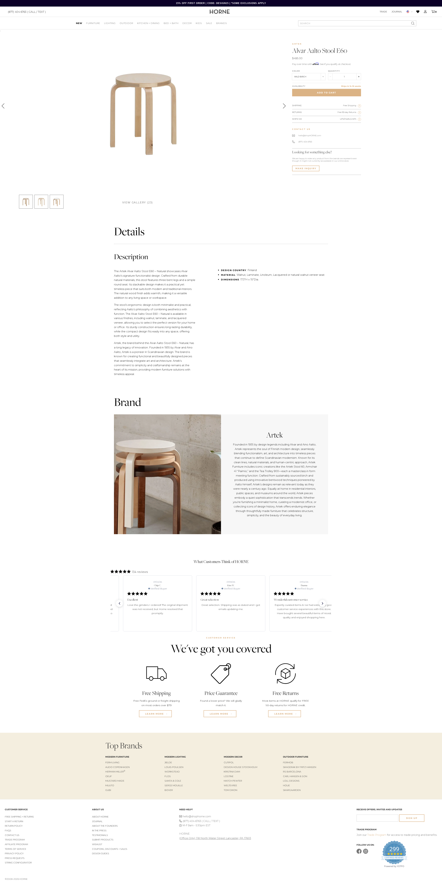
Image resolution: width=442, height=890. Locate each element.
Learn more (155, 713)
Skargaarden (292, 790)
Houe (286, 785)
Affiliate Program (16, 844)
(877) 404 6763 (305, 142)
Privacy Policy (14, 853)
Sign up (411, 818)
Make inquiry (305, 168)
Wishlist (97, 844)
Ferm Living (112, 762)
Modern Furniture (117, 757)
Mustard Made (114, 780)
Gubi (108, 790)
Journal (397, 11)
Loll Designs (291, 780)
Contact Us (12, 835)
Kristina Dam (232, 771)
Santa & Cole (173, 780)
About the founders (105, 826)
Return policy (14, 826)
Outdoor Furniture (295, 757)
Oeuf (108, 776)
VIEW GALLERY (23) (137, 202)
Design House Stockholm (240, 767)
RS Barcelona (292, 771)
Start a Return (14, 821)
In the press (99, 830)
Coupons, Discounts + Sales (109, 849)
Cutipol (229, 762)
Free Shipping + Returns (19, 816)
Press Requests (15, 858)
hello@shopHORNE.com (309, 135)
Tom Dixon (230, 790)
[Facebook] (359, 853)
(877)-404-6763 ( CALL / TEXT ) (201, 821)
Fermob (288, 762)
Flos (168, 776)
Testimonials (100, 835)
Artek (297, 44)
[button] (119, 603)
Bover (169, 790)
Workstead (172, 771)
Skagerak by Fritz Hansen (299, 767)
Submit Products (102, 839)
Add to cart (326, 92)
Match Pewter (233, 780)
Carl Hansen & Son (295, 776)
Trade (383, 11)
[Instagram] (365, 853)
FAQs (8, 830)
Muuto (109, 785)
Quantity (334, 71)
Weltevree (230, 785)
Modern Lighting (175, 757)
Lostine (228, 776)
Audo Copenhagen (117, 767)
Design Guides (100, 853)
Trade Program (15, 839)
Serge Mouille (174, 785)
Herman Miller (115, 771)
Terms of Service (15, 849)
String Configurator (18, 862)
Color (296, 71)
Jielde (168, 762)
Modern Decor (233, 757)
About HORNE (100, 816)
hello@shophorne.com (197, 816)
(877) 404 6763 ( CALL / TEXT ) (27, 11)
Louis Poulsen (174, 767)
